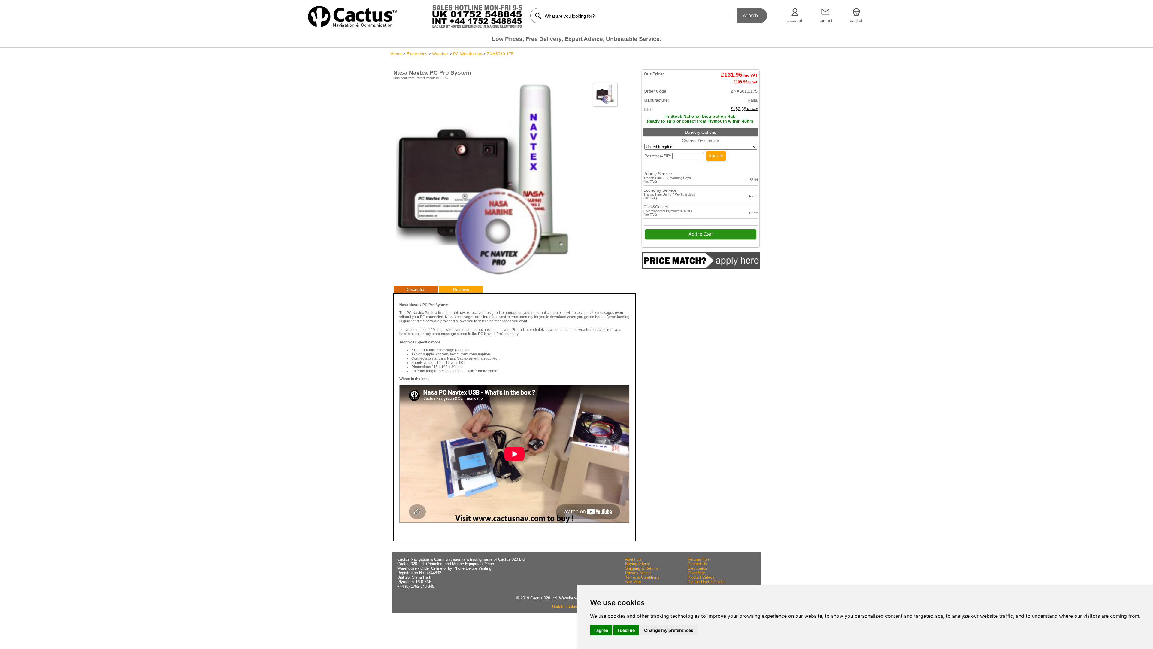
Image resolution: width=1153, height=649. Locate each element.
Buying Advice (637, 564)
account (794, 20)
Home (396, 53)
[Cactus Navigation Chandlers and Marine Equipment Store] (352, 26)
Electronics (417, 53)
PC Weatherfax (467, 53)
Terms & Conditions (642, 577)
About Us (633, 559)
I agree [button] (601, 630)
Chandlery (696, 573)
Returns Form (699, 559)
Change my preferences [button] (668, 630)
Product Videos (701, 577)
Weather (440, 53)
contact (825, 20)
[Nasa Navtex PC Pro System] (484, 275)
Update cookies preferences (576, 606)
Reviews (461, 289)
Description (416, 289)
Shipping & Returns (642, 568)
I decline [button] (626, 630)
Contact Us (697, 564)
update (716, 155)
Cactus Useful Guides (707, 582)
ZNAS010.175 (500, 53)
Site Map (633, 582)
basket (856, 20)
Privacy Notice (638, 573)
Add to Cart (700, 234)
